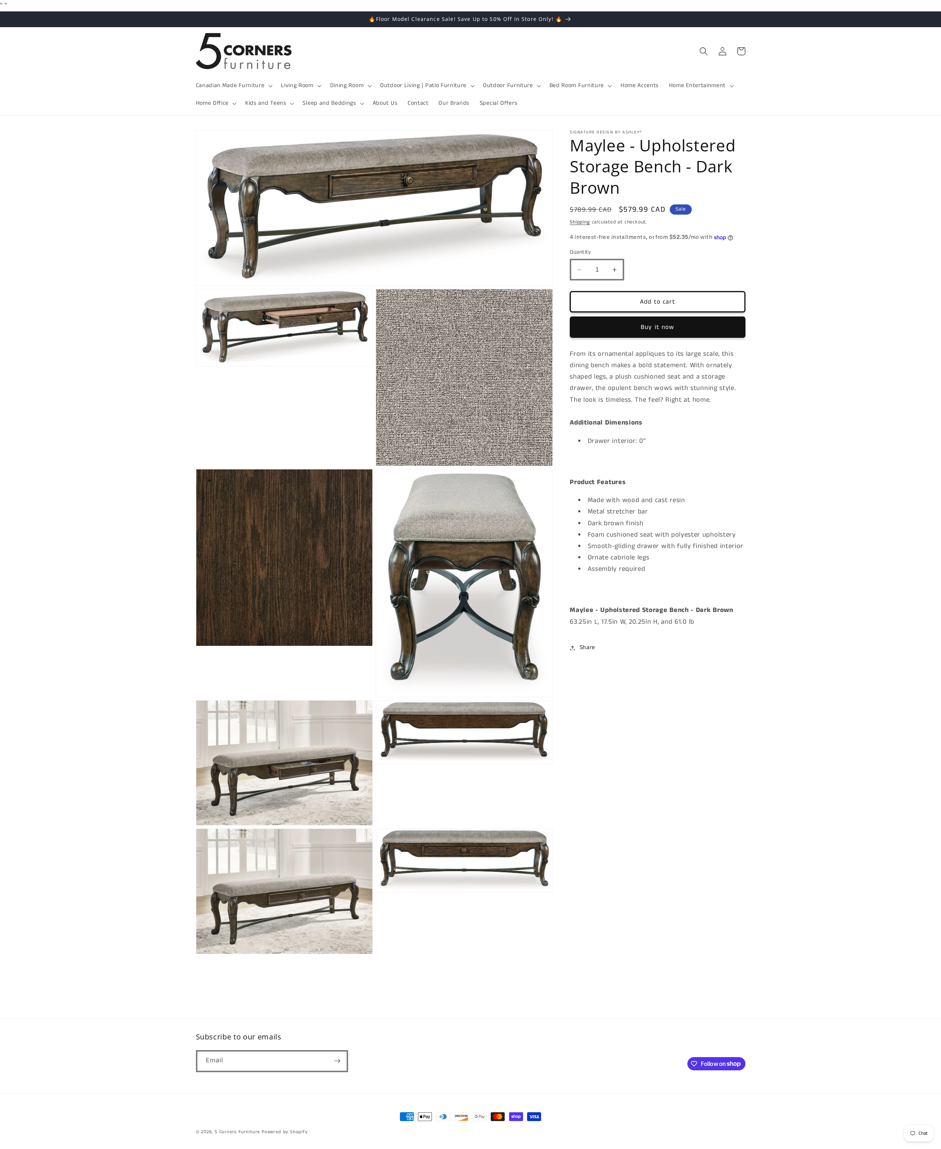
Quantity (580, 252)
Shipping (580, 222)
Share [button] (587, 648)
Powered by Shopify (285, 1132)
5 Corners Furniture (237, 1132)
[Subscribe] (337, 1061)
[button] (233, 85)
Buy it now (658, 327)
